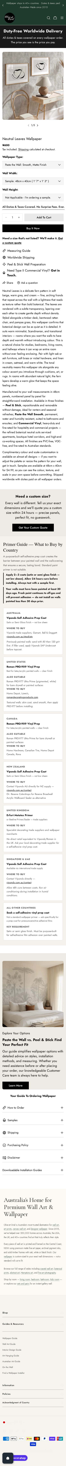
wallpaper (8, 1256)
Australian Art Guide (11, 1361)
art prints (8, 1228)
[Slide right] (37, 125)
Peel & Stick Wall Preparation (26, 264)
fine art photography (47, 1272)
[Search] (48, 18)
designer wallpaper (39, 1228)
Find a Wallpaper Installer (13, 1372)
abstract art (15, 1272)
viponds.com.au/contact (19, 790)
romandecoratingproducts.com (22, 697)
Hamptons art (27, 1272)
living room (25, 1279)
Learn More (15, 1085)
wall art (56, 1224)
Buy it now (33, 228)
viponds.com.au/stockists (20, 636)
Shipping (23, 149)
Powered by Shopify (41, 1451)
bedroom (35, 1279)
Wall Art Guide (9, 1344)
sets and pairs (23, 1283)
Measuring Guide (18, 250)
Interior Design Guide (11, 1349)
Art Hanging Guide (10, 1355)
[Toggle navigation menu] (62, 17)
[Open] (7, 1458)
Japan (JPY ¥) (14, 1422)
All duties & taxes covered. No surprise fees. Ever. (33, 207)
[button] (2, 5)
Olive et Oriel (20, 1451)
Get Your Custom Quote (33, 528)
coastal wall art (46, 1268)
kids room (54, 1279)
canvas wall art (19, 1228)
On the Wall (7, 1367)
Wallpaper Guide (9, 1338)
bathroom (45, 1279)
